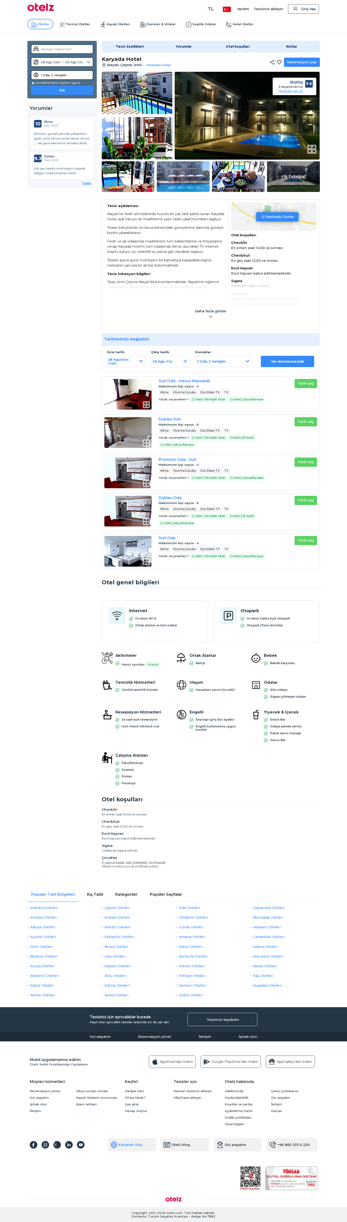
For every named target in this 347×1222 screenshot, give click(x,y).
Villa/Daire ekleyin (187, 1097)
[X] (57, 1145)
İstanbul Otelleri (44, 908)
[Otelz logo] (40, 10)
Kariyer (276, 1111)
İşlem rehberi (86, 1104)
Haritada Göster (280, 217)
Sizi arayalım (100, 1037)
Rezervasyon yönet (154, 1037)
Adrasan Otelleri (267, 927)
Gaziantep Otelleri (268, 908)
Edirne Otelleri (117, 985)
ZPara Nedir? (135, 1097)
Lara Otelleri (115, 956)
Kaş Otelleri (263, 976)
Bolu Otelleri (115, 976)
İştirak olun (248, 1037)
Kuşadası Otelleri (267, 985)
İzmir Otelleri (41, 947)
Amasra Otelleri (192, 937)
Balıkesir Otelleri (44, 976)
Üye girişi (132, 1104)
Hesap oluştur (136, 1111)
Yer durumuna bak (287, 361)
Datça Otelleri (42, 985)
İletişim (205, 1037)
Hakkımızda (234, 1091)
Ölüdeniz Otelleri (193, 917)
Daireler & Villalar (161, 24)
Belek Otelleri (265, 966)
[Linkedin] (69, 1145)
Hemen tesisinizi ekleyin (193, 1091)
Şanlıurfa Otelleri (193, 956)
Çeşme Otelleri (117, 908)
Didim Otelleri (191, 995)
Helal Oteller (243, 24)
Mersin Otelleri (192, 966)
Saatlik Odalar (204, 24)
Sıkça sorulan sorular (92, 1091)
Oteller (43, 24)
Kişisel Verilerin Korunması (96, 1097)
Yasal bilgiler (234, 1124)
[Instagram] (45, 1145)
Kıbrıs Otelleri (191, 947)
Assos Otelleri (116, 995)
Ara (62, 90)
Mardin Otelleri (117, 927)
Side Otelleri (189, 908)
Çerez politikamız (285, 1091)
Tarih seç (306, 383)
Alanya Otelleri (42, 927)
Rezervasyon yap (302, 62)
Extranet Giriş (130, 1145)
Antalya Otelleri (43, 917)
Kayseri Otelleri (118, 966)
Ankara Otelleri (117, 917)
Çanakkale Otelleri (269, 937)
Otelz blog (181, 1145)
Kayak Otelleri (118, 24)
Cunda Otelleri (191, 927)
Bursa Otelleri (116, 947)
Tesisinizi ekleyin (268, 9)
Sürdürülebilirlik (237, 1097)
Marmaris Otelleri (268, 956)
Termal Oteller (78, 24)
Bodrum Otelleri (44, 956)
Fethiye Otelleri (192, 976)
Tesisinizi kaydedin (223, 1020)
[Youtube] (81, 1145)
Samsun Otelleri (192, 985)
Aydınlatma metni (239, 1111)
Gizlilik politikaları (238, 1117)
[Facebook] (33, 1145)
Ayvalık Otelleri (43, 937)
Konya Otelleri (42, 966)
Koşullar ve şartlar (239, 1104)
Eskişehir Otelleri (119, 937)
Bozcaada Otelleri (268, 917)
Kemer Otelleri (42, 995)
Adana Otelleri (265, 947)
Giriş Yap (308, 9)
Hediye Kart (134, 1091)
